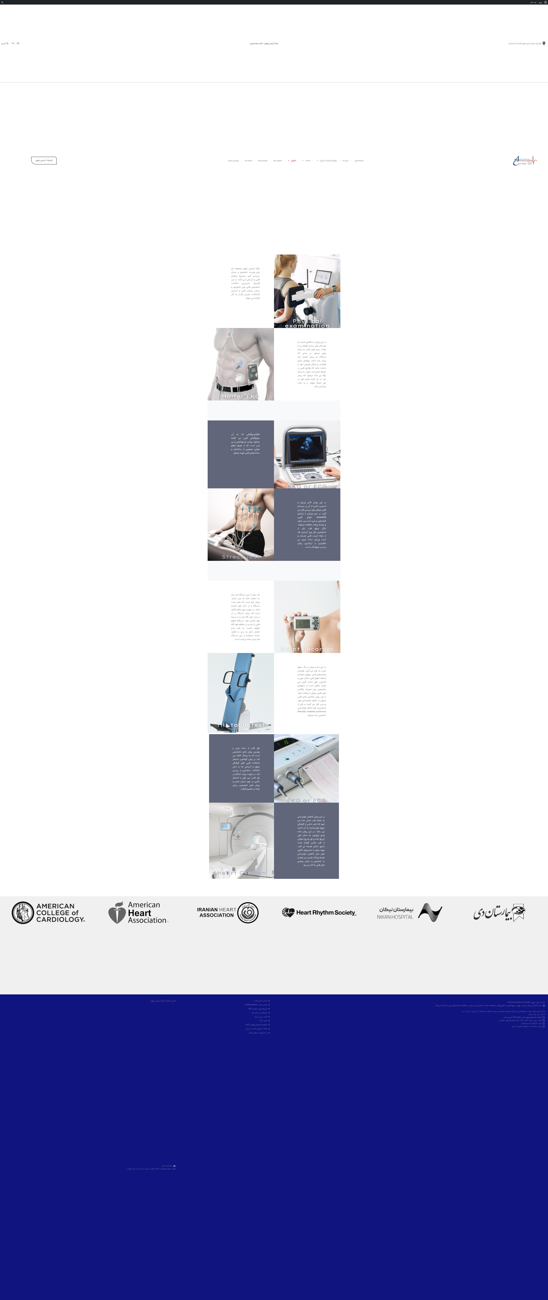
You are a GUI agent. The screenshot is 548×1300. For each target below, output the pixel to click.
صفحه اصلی (359, 161)
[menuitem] (545, 2)
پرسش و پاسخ (233, 161)
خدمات (307, 161)
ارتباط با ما (248, 161)
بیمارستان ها (263, 161)
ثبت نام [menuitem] (533, 2)
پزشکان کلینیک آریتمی (328, 161)
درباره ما (346, 161)
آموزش (293, 161)
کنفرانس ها (278, 161)
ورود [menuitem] (540, 2)
